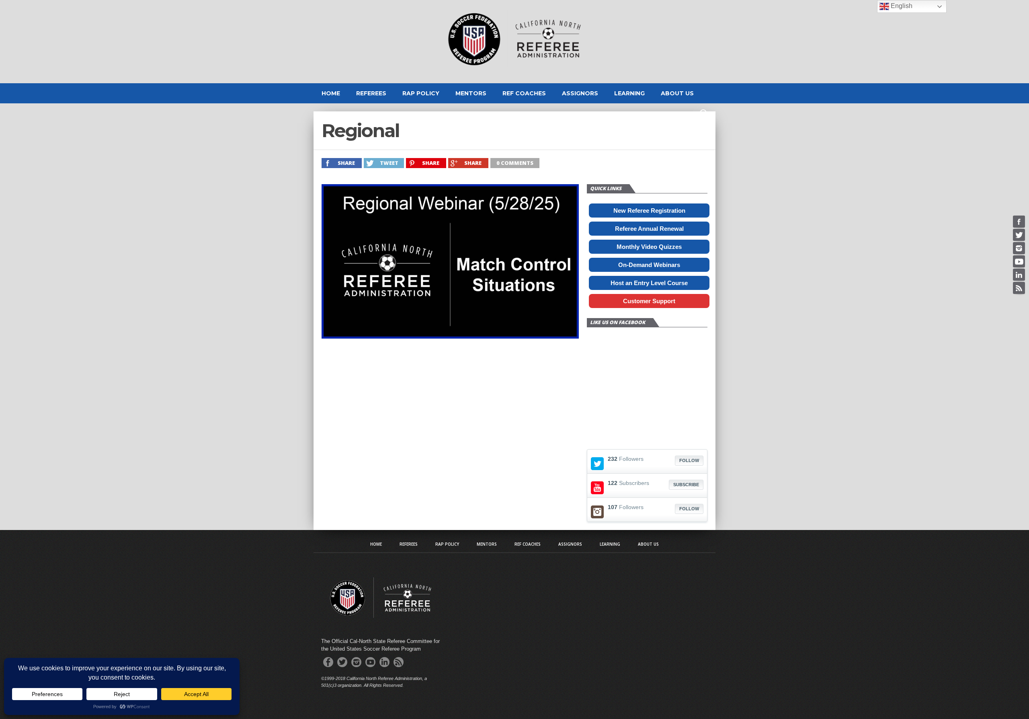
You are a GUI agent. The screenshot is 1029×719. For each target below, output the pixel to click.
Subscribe (686, 484)
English (900, 5)
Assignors (580, 93)
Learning (629, 93)
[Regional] (450, 336)
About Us (677, 93)
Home (331, 93)
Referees (371, 93)
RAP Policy (420, 93)
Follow (689, 460)
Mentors (470, 93)
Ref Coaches (524, 93)
